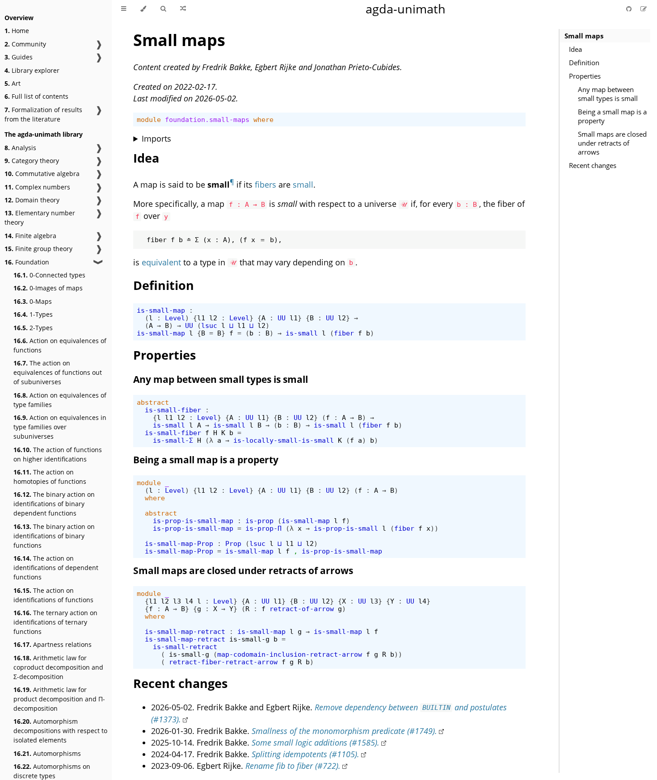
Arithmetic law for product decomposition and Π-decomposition (59, 699)
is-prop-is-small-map (193, 520)
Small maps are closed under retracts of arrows (612, 143)
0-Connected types (49, 275)
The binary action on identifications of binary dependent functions (54, 503)
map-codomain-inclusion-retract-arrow (289, 654)
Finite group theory (38, 248)
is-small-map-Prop (179, 543)
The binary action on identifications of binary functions (54, 535)
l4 (189, 601)
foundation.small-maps (207, 119)
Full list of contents (36, 96)
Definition (584, 62)
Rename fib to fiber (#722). (293, 765)
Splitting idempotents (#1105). (305, 754)
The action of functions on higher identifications (57, 454)
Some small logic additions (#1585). (315, 742)
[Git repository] (630, 8)
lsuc (209, 325)
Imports (156, 138)
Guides (18, 57)
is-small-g (249, 639)
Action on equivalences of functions (59, 345)
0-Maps (32, 301)
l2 (213, 318)
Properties (585, 75)
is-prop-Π (263, 528)
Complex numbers (37, 187)
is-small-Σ (173, 440)
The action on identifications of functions (53, 595)
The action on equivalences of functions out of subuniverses (57, 372)
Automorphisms (47, 753)
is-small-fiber (173, 410)
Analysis (20, 147)
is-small (302, 333)
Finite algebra (30, 235)
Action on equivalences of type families (59, 400)
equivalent (161, 262)
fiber (344, 333)
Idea (575, 49)
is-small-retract (185, 646)
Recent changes (592, 165)
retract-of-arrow (302, 608)
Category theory (31, 160)
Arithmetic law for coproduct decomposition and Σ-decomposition (58, 667)
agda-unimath (406, 8)
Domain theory (31, 200)
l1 (201, 318)
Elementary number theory (39, 217)
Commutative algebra (42, 173)
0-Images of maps (48, 288)
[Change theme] (143, 9)
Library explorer (31, 70)
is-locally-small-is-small (283, 440)
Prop (233, 543)
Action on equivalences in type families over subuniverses (59, 426)
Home (16, 30)
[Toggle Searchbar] (163, 9)
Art (12, 83)
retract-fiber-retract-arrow (223, 662)
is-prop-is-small (346, 528)
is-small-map (161, 310)
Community (25, 44)
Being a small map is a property (612, 116)
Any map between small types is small (608, 94)
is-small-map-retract (185, 631)
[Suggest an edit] (643, 8)
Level (175, 318)
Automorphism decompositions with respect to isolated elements (60, 730)
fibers (265, 184)
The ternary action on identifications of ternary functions (55, 622)
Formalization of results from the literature (43, 114)
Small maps (583, 35)
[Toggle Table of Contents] (123, 9)
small (303, 184)
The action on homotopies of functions (49, 477)
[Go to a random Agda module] (183, 9)
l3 (177, 601)
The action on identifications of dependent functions (55, 567)
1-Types (33, 314)
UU (282, 318)
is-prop (259, 520)
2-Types (33, 327)
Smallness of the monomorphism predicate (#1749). (344, 730)
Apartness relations (52, 644)
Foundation (26, 262)
